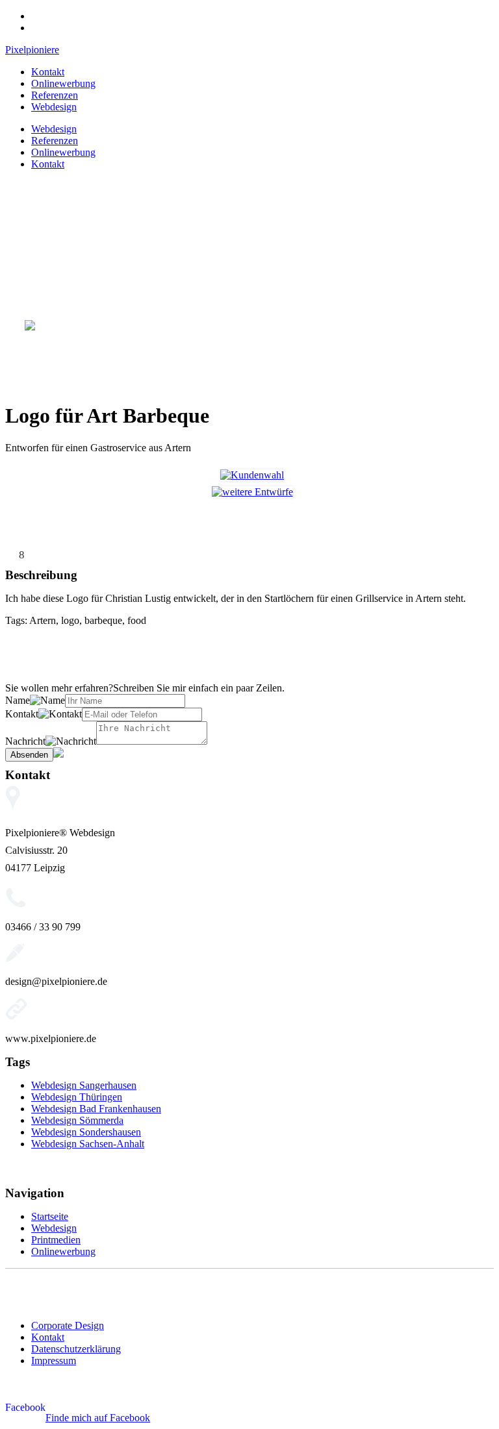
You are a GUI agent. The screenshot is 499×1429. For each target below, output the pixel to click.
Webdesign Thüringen (76, 1096)
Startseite (49, 1216)
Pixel (32, 49)
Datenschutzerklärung (76, 1348)
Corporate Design (67, 1325)
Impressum (53, 1360)
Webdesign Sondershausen (86, 1131)
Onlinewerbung (63, 83)
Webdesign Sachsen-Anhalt (87, 1143)
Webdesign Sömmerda (77, 1120)
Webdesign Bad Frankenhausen (96, 1108)
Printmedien (56, 1239)
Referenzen (54, 95)
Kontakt (47, 71)
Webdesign (54, 106)
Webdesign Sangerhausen (83, 1085)
